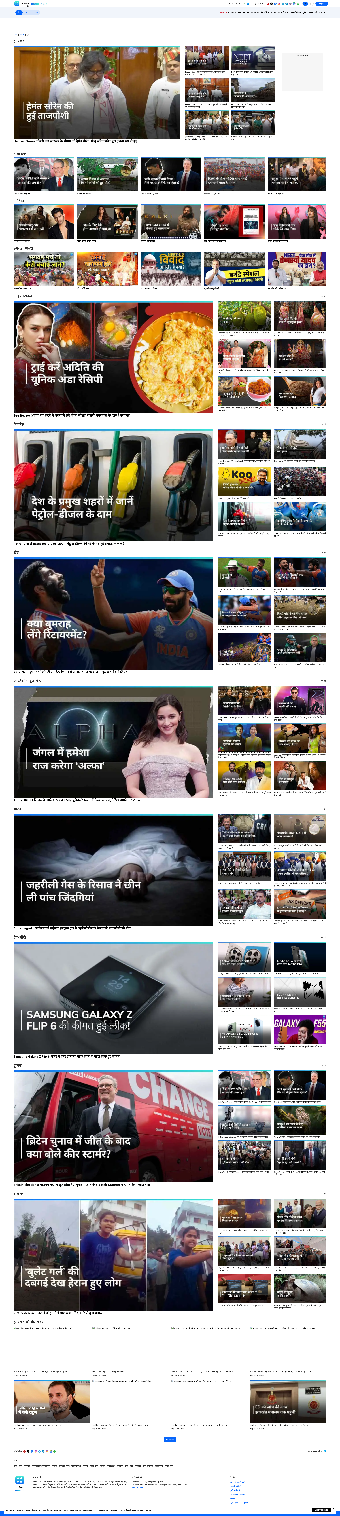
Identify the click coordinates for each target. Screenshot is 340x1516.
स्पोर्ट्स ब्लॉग (169, 1466)
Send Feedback (138, 1487)
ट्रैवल (126, 1466)
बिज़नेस (273, 12)
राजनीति (120, 1466)
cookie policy (145, 1509)
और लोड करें (170, 1440)
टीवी (131, 1466)
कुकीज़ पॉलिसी (235, 1490)
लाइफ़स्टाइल (255, 12)
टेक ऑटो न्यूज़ (283, 12)
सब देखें (323, 296)
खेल (239, 12)
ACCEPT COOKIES (321, 1510)
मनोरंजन (246, 12)
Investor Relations (237, 1494)
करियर (232, 1498)
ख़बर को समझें (148, 1466)
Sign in (321, 3)
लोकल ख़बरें (313, 12)
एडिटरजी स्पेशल (295, 12)
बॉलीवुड (138, 1466)
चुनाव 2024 (111, 1466)
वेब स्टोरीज (265, 12)
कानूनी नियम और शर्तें (237, 1482)
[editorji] (19, 1480)
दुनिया (305, 12)
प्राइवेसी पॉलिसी (235, 1486)
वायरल (102, 1466)
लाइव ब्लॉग (159, 1466)
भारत (22, 35)
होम (15, 35)
